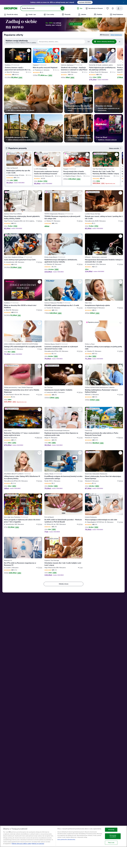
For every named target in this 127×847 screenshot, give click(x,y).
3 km (40, 349)
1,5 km (121, 264)
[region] (63, 836)
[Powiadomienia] (113, 8)
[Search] (62, 8)
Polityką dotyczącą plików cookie (21, 844)
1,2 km (121, 522)
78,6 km (120, 438)
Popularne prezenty (17, 148)
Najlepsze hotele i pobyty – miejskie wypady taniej (79, 139)
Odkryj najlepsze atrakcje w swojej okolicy (22, 140)
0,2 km (80, 351)
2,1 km (40, 394)
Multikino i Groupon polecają (107, 140)
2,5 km (40, 524)
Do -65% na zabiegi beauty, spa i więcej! (21, 110)
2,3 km (121, 394)
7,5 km (40, 568)
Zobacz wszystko (114, 148)
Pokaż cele (111, 843)
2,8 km (80, 221)
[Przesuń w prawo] (39, 201)
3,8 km (40, 221)
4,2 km (80, 524)
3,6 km (80, 264)
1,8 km (121, 351)
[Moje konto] (119, 8)
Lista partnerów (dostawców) (66, 839)
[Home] (10, 8)
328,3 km (39, 438)
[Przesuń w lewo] (7, 201)
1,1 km (80, 308)
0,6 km (40, 310)
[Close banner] (123, 2)
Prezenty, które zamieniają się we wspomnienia (108, 109)
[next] (121, 61)
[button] (18, 64)
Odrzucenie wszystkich (112, 836)
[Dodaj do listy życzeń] (28, 50)
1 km (121, 221)
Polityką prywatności (38, 844)
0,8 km (121, 481)
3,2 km (40, 262)
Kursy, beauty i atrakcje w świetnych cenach (79, 109)
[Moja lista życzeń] (107, 8)
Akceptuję (111, 830)
